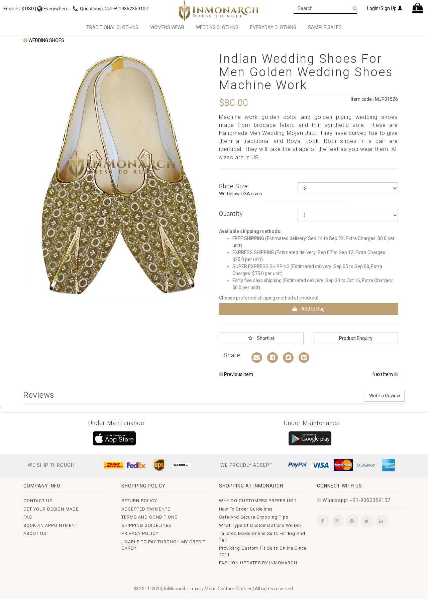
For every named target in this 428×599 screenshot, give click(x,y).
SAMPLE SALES (325, 27)
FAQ (27, 517)
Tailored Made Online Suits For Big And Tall (262, 537)
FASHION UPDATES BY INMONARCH (258, 562)
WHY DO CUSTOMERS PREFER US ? (258, 500)
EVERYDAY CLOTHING (273, 27)
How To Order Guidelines (246, 509)
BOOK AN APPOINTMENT (50, 525)
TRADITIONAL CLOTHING (112, 27)
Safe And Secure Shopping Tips (254, 517)
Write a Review (384, 395)
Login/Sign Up (382, 8)
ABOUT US (34, 533)
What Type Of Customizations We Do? (260, 525)
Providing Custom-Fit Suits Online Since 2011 (262, 551)
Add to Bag (312, 309)
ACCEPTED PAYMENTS (146, 509)
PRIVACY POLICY (139, 533)
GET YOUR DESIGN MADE (51, 509)
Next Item (383, 374)
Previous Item (238, 374)
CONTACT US (37, 500)
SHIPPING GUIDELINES (146, 525)
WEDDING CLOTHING (217, 27)
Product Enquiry (355, 338)
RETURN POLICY (139, 500)
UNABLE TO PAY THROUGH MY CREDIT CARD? (163, 545)
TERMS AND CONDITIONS (149, 517)
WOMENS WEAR (167, 27)
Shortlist (265, 338)
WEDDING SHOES (45, 40)
